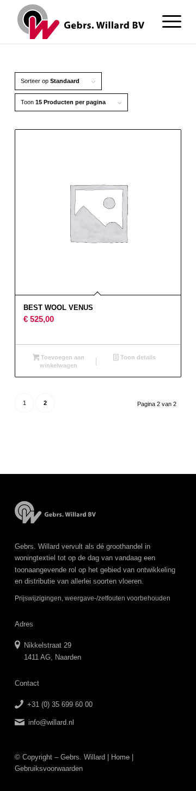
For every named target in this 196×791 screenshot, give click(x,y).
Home (120, 757)
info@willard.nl (51, 722)
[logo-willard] (81, 21)
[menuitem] (166, 21)
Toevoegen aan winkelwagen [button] (61, 361)
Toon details (137, 357)
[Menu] (166, 21)
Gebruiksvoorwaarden (49, 768)
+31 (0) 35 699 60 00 (60, 704)
